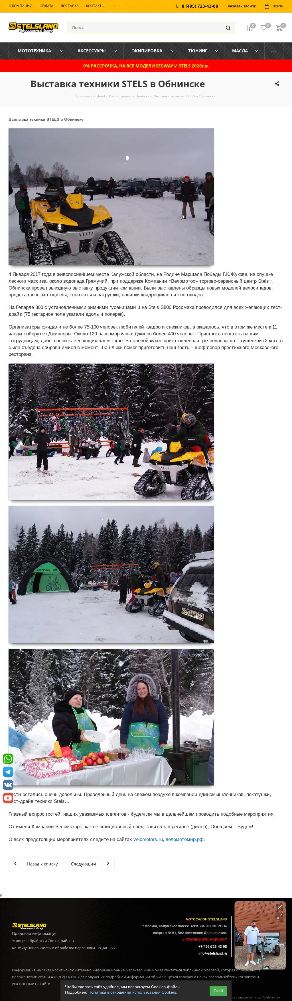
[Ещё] (274, 51)
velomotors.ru (148, 839)
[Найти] (228, 27)
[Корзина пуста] (279, 28)
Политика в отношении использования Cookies (132, 992)
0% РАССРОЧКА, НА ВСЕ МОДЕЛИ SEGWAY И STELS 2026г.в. (146, 66)
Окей (218, 990)
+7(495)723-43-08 (212, 947)
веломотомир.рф (185, 839)
